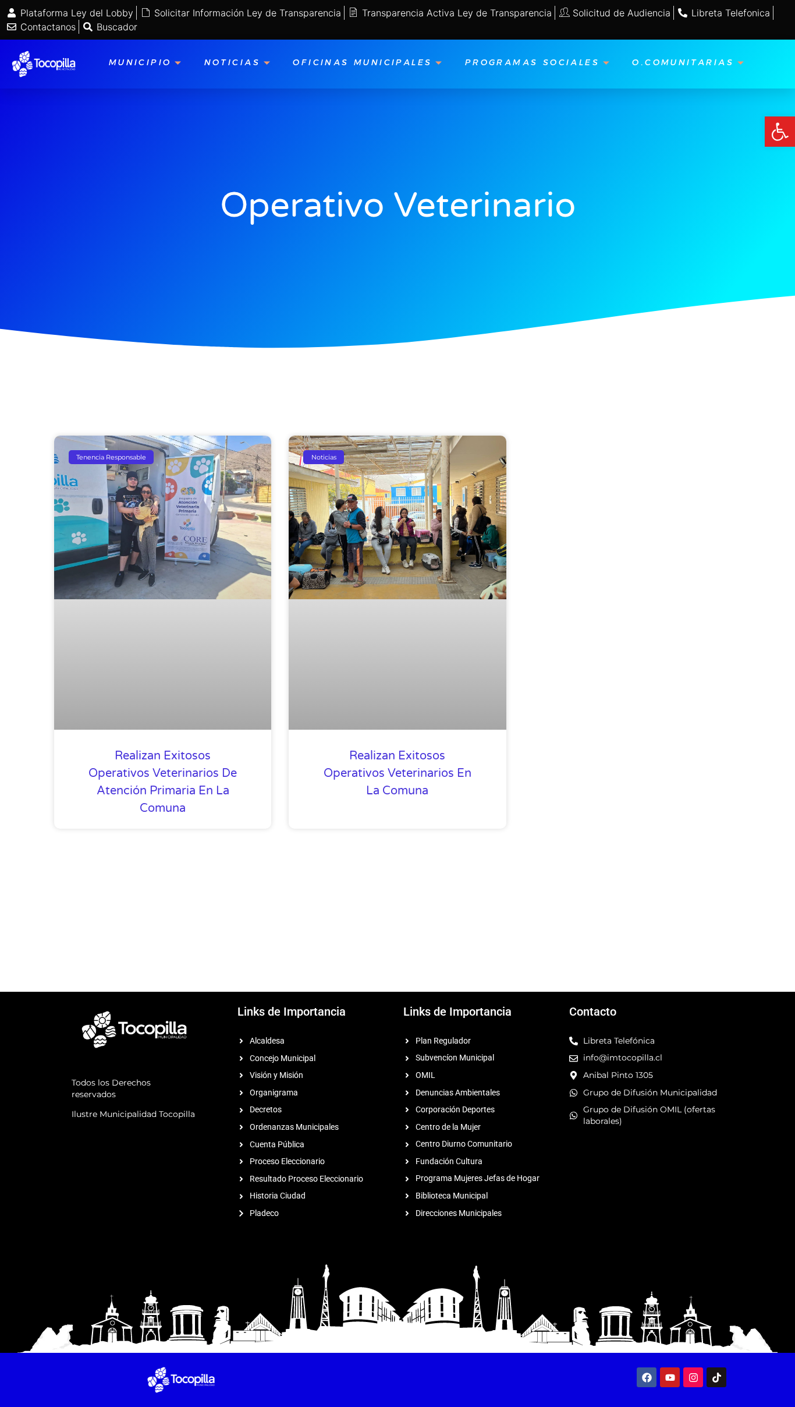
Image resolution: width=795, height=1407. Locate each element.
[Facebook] (646, 1377)
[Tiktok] (716, 1377)
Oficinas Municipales (362, 64)
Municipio (140, 64)
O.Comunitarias (683, 64)
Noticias (232, 64)
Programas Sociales (532, 64)
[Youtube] (670, 1377)
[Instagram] (693, 1377)
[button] (780, 131)
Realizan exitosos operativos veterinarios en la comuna (397, 773)
